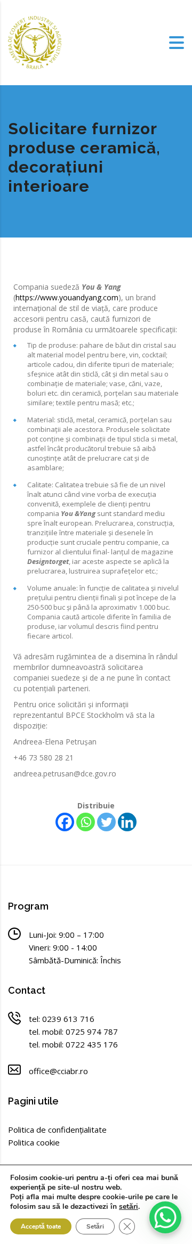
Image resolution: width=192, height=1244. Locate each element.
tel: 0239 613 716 (61, 1018)
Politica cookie (34, 1142)
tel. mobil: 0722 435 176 (73, 1044)
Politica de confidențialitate (57, 1129)
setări (128, 1207)
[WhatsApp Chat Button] (165, 1217)
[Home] (34, 42)
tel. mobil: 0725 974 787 (73, 1031)
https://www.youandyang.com (66, 297)
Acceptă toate (41, 1226)
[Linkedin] (127, 822)
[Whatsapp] (85, 822)
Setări (95, 1226)
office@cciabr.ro (58, 1071)
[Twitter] (106, 822)
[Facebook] (64, 822)
